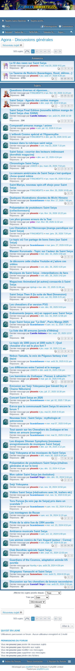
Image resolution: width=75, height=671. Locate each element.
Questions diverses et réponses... (29, 90)
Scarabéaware (37, 200)
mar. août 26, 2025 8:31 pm (59, 361)
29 (62, 96)
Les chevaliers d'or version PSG (29, 304)
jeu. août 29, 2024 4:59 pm (51, 565)
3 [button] (41, 51)
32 (72, 96)
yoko (32, 128)
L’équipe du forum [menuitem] (57, 661)
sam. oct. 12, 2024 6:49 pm (53, 534)
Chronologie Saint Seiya (24, 163)
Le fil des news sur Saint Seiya (28, 63)
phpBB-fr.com (43, 669)
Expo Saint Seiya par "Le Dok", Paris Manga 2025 (39, 321)
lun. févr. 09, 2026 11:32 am (50, 222)
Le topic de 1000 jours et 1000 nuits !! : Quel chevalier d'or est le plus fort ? (36, 344)
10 (72, 458)
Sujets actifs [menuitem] (37, 21)
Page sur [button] (27, 51)
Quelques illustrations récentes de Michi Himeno (39, 197)
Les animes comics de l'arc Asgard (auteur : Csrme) (40, 540)
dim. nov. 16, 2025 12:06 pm (54, 316)
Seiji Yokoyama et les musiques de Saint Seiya (38, 452)
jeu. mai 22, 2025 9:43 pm (52, 412)
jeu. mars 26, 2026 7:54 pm (52, 166)
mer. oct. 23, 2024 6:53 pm (58, 525)
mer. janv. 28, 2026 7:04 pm (58, 233)
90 (68, 79)
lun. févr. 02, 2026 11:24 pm (58, 93)
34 (68, 545)
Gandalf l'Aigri (37, 477)
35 (72, 545)
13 (68, 382)
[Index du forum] (37, 15)
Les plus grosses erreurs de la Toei (31, 219)
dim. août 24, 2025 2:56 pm (52, 370)
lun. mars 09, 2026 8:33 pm (58, 179)
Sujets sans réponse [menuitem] (15, 21)
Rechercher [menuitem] (72, 32)
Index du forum (13, 661)
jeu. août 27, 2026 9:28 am (53, 76)
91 (72, 79)
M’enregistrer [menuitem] (50, 26)
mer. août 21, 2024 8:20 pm (57, 574)
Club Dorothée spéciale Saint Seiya (31, 550)
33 (65, 545)
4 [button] (45, 51)
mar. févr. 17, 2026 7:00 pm (59, 200)
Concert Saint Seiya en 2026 (26, 397)
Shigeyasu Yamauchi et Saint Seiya (31, 571)
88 (62, 79)
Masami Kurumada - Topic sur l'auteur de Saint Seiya (41, 251)
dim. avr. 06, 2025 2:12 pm (53, 447)
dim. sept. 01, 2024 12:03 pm (54, 553)
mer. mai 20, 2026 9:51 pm (53, 65)
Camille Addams (38, 116)
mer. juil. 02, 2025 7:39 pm (58, 400)
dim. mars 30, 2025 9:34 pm (54, 455)
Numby (33, 565)
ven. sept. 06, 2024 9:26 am (54, 542)
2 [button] (37, 51)
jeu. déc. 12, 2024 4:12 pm (53, 468)
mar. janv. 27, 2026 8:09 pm (59, 245)
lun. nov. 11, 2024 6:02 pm (58, 495)
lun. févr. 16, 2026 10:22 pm (53, 213)
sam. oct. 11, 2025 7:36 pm (59, 324)
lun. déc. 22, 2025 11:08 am (52, 287)
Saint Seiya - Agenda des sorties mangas (34, 100)
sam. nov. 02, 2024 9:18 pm (59, 506)
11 (62, 382)
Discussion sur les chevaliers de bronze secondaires (41, 581)
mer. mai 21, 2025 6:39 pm (58, 435)
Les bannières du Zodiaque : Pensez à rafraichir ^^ (40, 376)
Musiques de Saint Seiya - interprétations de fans (39, 272)
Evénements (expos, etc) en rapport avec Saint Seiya (41, 313)
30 (65, 96)
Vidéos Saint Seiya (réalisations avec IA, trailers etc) (41, 492)
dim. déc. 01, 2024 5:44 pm (59, 477)
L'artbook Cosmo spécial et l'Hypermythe (34, 134)
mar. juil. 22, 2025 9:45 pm (53, 379)
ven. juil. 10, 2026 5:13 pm (49, 128)
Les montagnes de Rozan (25, 512)
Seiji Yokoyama (19, 484)
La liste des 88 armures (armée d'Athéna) (34, 330)
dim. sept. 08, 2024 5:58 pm (53, 103)
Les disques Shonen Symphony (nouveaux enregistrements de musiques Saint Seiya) (35, 443)
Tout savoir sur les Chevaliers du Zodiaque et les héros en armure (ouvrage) (39, 431)
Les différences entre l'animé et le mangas (35, 367)
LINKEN (34, 166)
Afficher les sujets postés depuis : (30, 593)
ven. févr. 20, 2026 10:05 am (59, 190)
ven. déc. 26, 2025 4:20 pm (53, 267)
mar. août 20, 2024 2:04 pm (59, 584)
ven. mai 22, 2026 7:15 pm (53, 145)
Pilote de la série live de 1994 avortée (32, 522)
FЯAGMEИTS (36, 93)
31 (68, 96)
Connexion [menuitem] (67, 26)
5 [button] (49, 51)
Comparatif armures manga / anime (31, 125)
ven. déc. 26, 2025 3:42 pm (53, 275)
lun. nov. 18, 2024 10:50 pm (53, 487)
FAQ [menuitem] (7, 26)
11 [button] (56, 51)
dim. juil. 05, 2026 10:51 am (58, 137)
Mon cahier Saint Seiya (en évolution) (32, 474)
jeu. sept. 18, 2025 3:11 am (53, 348)
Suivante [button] (60, 51)
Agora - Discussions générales (27, 40)
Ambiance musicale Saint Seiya (28, 531)
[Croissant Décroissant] (37, 602)
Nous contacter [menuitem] (35, 661)
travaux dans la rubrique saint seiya (31, 143)
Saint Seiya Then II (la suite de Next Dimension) (38, 294)
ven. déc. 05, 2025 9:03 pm (53, 307)
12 (65, 382)
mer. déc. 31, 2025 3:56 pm (53, 254)
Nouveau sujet (11, 45)
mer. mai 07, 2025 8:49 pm (58, 423)
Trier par (30, 597)
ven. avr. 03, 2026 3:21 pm (53, 297)
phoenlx (34, 65)
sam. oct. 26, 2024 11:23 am (54, 515)
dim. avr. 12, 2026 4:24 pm (49, 157)
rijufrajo (33, 287)
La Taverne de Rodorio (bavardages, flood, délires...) (41, 73)
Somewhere (36, 574)
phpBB (29, 667)
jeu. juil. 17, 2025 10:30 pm (53, 391)
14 (72, 382)
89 (65, 79)
